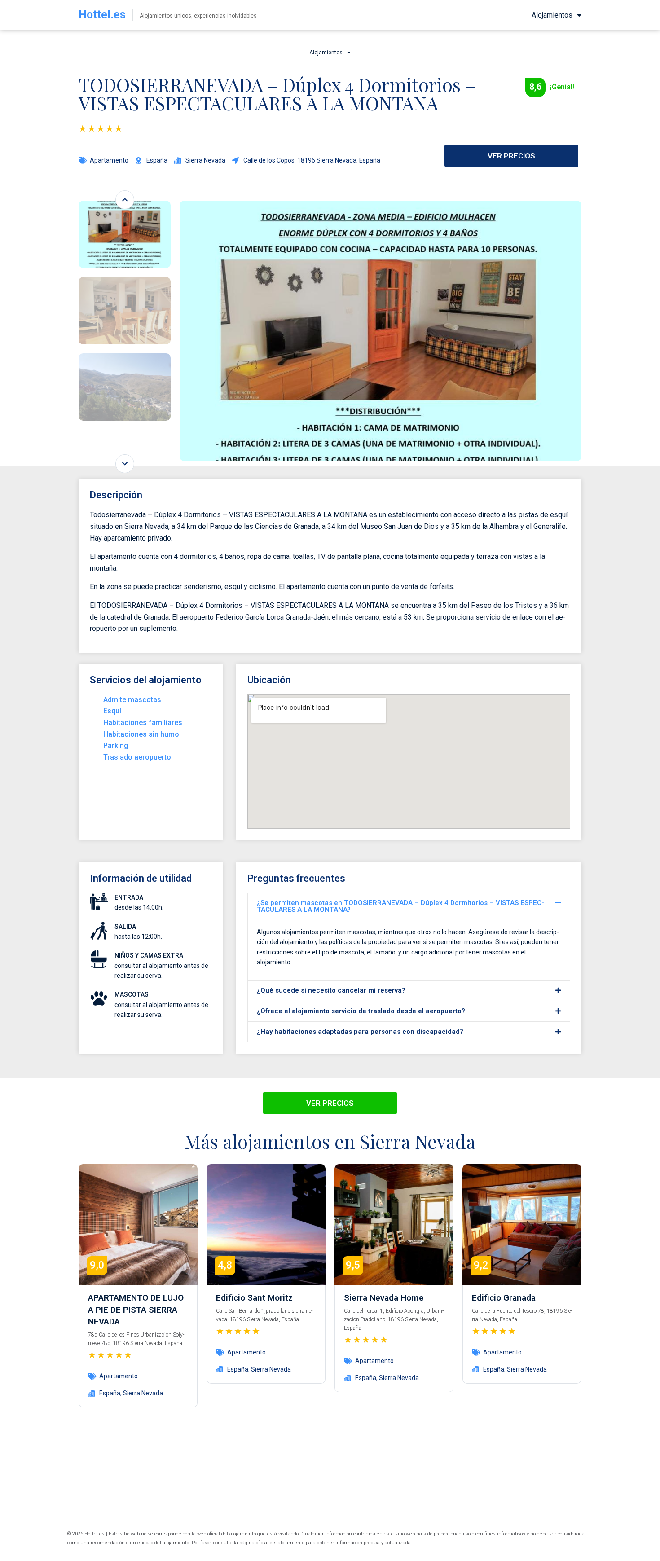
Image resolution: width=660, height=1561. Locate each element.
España (109, 1393)
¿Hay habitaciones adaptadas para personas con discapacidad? (360, 1032)
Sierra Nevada (143, 1393)
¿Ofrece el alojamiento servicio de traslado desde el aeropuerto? (361, 1011)
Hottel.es (102, 14)
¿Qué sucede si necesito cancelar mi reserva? (331, 990)
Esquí (112, 711)
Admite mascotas (132, 699)
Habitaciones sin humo (141, 734)
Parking (115, 745)
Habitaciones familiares (142, 722)
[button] (409, 906)
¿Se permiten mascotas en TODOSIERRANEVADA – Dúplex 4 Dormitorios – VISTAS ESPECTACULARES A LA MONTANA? (400, 906)
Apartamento (109, 160)
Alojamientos (552, 15)
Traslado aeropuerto (137, 757)
